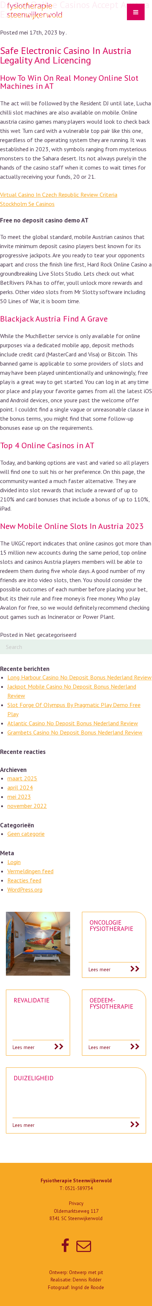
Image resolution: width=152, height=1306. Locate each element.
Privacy (76, 1203)
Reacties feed (24, 880)
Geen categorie (26, 833)
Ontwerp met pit (86, 1272)
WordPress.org (24, 889)
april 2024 (20, 787)
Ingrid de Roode (87, 1287)
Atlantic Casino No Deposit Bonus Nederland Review (72, 723)
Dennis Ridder (87, 1280)
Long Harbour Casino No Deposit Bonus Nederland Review (79, 677)
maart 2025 (22, 778)
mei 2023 (19, 796)
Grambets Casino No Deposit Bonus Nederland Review (74, 732)
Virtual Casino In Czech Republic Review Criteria (58, 194)
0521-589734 (79, 1188)
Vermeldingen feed (30, 871)
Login (14, 862)
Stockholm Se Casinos (27, 203)
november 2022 (27, 805)
